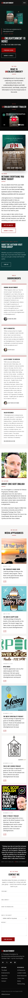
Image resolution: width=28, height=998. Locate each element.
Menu (24, 2)
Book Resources (22, 975)
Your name (4, 891)
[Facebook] (2, 962)
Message (3, 922)
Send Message (8, 939)
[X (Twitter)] (6, 962)
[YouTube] (10, 962)
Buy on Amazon (8, 225)
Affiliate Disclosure (5, 994)
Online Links (20, 978)
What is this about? (6, 915)
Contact (3, 981)
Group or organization (7, 906)
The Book (4, 970)
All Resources (21, 970)
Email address (5, 899)
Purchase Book (8, 50)
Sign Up (6, 264)
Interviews (4, 978)
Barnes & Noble (8, 55)
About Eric (4, 975)
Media (19, 981)
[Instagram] (14, 962)
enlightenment (7, 3)
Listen (4, 581)
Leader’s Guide (21, 973)
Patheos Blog (21, 984)
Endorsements (5, 973)
